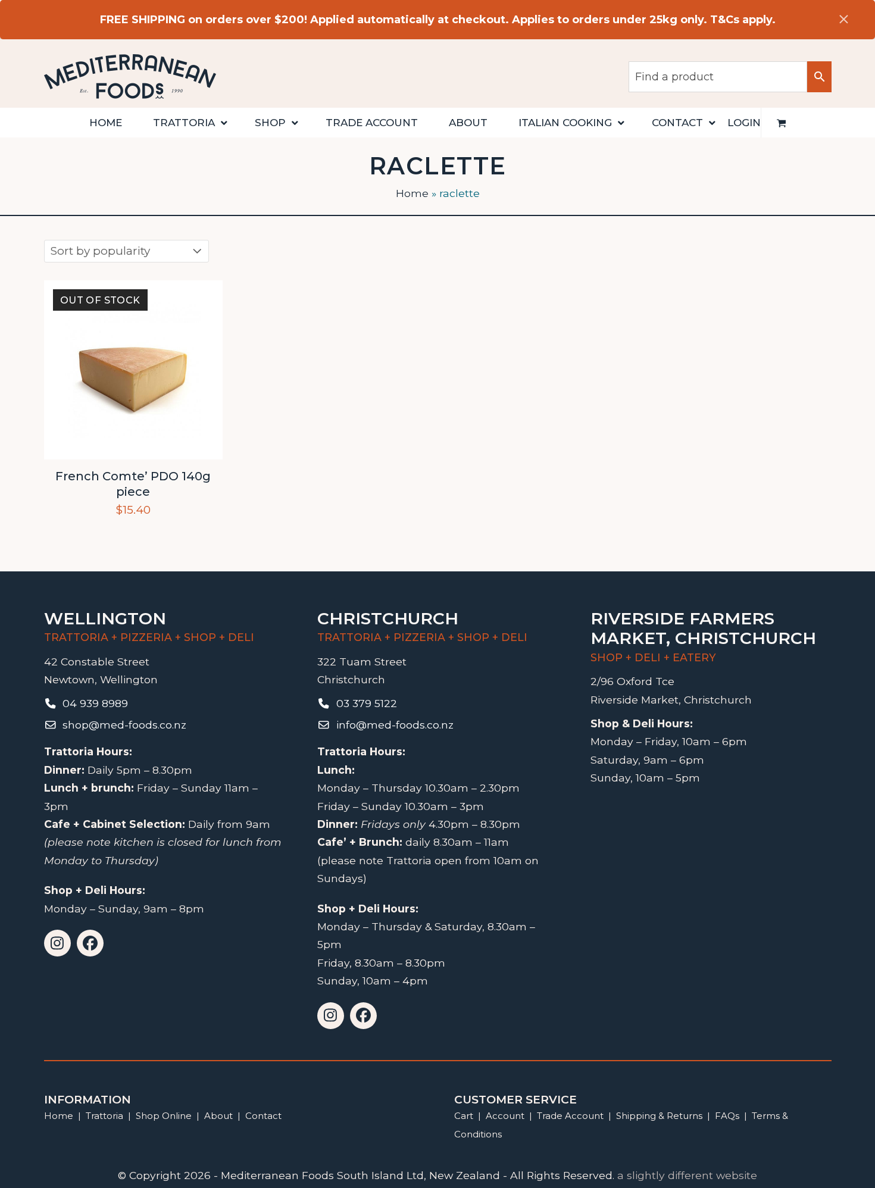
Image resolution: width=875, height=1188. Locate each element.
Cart (463, 1115)
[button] (781, 122)
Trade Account (570, 1115)
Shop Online (165, 1115)
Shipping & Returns (659, 1115)
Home (412, 193)
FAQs (727, 1115)
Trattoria (104, 1115)
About (218, 1115)
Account (505, 1115)
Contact (263, 1115)
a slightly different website (687, 1175)
